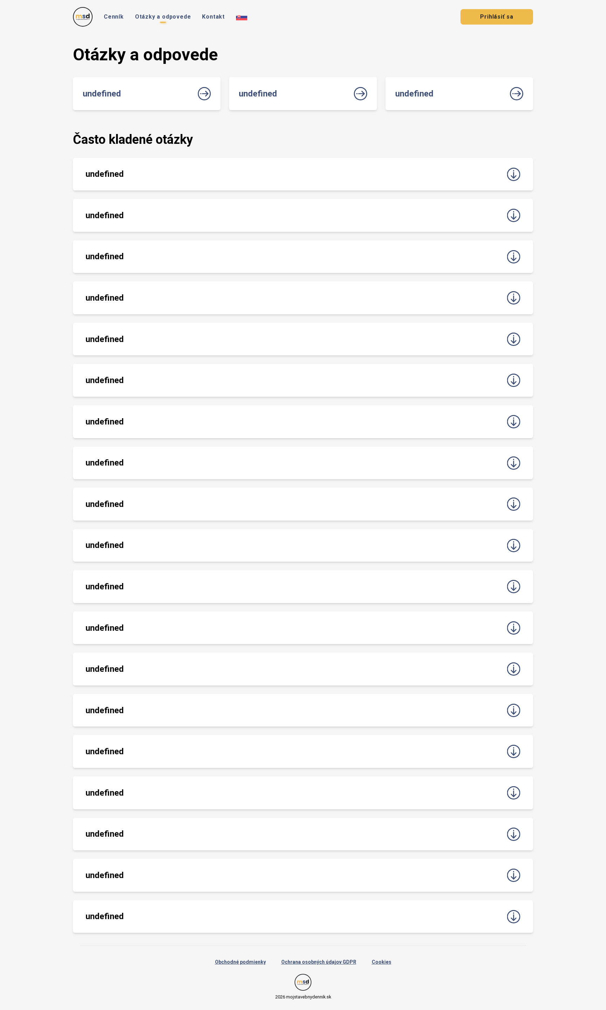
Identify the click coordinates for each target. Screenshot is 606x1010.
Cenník (114, 16)
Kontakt (213, 16)
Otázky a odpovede (163, 16)
